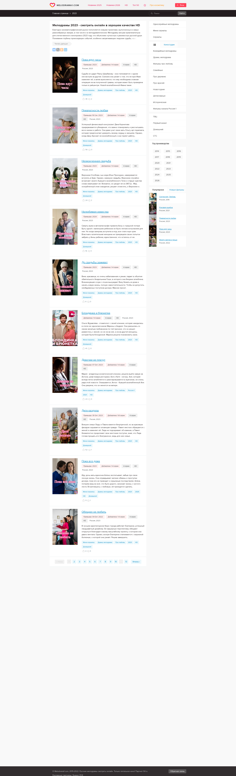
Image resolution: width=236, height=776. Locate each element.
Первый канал (160, 123)
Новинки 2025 (95, 5)
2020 (157, 163)
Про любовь (120, 90)
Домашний (87, 95)
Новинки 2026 (113, 5)
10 (116, 561)
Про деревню (159, 76)
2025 (137, 492)
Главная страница (60, 13)
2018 (168, 157)
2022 (157, 169)
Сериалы (157, 37)
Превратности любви (95, 110)
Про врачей (158, 83)
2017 (157, 157)
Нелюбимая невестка (95, 211)
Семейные (158, 70)
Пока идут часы (91, 59)
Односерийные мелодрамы (166, 24)
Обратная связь (177, 771)
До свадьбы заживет (95, 262)
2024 (157, 175)
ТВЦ (155, 116)
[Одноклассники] (61, 49)
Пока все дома (91, 461)
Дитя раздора (90, 410)
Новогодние (159, 89)
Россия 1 (131, 390)
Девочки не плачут (93, 360)
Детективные (159, 96)
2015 (168, 151)
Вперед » (136, 562)
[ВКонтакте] (54, 49)
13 (126, 561)
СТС (155, 136)
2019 (179, 157)
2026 (157, 180)
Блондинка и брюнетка (96, 313)
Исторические (159, 102)
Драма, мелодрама (105, 90)
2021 (168, 163)
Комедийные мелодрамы (164, 51)
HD (126, 5)
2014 (157, 151)
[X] (58, 49)
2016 (179, 151)
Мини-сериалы (89, 90)
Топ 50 (136, 5)
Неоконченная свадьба (96, 161)
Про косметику (156, 5)
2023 (74, 13)
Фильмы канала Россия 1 (164, 108)
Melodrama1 (64, 5)
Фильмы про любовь (163, 64)
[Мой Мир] (65, 49)
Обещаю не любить (94, 512)
